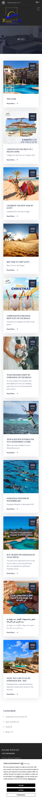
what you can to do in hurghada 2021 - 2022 (18, 679)
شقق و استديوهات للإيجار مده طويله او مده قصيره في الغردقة (21, 620)
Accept (21, 785)
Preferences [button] (32, 779)
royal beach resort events (16, 717)
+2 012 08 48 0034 (8, 753)
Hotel (9, 727)
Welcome (11, 99)
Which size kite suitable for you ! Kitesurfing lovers (20, 440)
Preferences (21, 795)
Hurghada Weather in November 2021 (18, 499)
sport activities (12, 722)
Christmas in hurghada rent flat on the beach (18, 317)
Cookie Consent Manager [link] (11, 763)
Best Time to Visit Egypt (18, 262)
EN (37, 2)
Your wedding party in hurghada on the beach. (19, 376)
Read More (11, 103)
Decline (21, 790)
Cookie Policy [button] (20, 776)
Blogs (9, 732)
